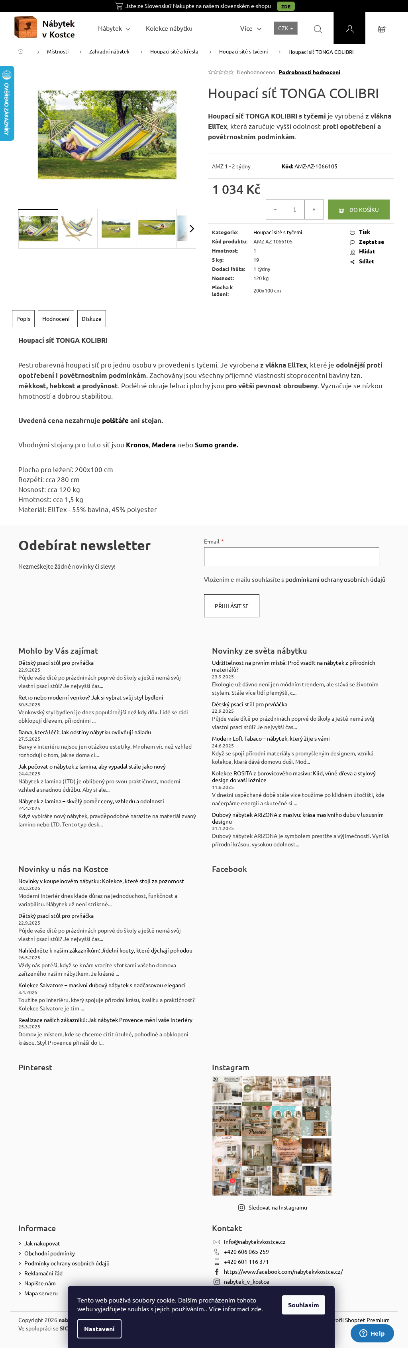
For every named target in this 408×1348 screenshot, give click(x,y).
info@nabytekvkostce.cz (255, 1241)
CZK (283, 28)
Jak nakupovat (42, 1243)
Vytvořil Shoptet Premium (357, 1319)
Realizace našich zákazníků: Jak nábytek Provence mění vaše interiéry (105, 1019)
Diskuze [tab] (92, 318)
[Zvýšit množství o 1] (314, 209)
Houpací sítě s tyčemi (277, 232)
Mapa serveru (41, 1293)
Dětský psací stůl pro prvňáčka (56, 662)
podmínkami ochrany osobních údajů (335, 579)
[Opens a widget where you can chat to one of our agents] (372, 1334)
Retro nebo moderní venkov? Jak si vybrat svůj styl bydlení (90, 697)
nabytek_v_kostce (246, 1281)
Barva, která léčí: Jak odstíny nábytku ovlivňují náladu (84, 732)
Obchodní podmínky (49, 1253)
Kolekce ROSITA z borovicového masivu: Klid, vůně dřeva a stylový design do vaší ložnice (294, 776)
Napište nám (40, 1283)
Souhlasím (303, 1305)
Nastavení (99, 1328)
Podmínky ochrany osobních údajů (67, 1263)
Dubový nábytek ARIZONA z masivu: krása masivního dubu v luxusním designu (298, 818)
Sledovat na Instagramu (278, 1207)
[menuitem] (114, 28)
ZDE (285, 6)
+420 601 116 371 (246, 1261)
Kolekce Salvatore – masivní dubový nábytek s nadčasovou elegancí (102, 985)
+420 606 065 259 (246, 1251)
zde (256, 1308)
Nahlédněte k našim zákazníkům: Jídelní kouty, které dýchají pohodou (105, 950)
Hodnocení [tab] (56, 318)
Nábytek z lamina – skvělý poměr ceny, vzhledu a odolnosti (91, 801)
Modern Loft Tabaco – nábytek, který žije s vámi (271, 738)
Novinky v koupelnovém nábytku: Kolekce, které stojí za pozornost (101, 881)
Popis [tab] (23, 318)
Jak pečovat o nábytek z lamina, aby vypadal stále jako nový (92, 766)
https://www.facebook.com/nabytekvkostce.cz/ (283, 1271)
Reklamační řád (43, 1273)
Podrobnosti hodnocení (309, 71)
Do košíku (364, 209)
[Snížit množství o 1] (275, 209)
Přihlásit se (232, 605)
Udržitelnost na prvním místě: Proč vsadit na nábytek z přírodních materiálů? (293, 666)
